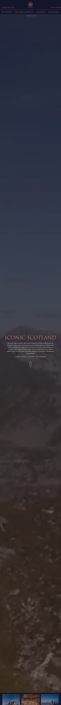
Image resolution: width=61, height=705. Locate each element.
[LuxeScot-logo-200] (30, 1)
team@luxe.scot (8, 7)
